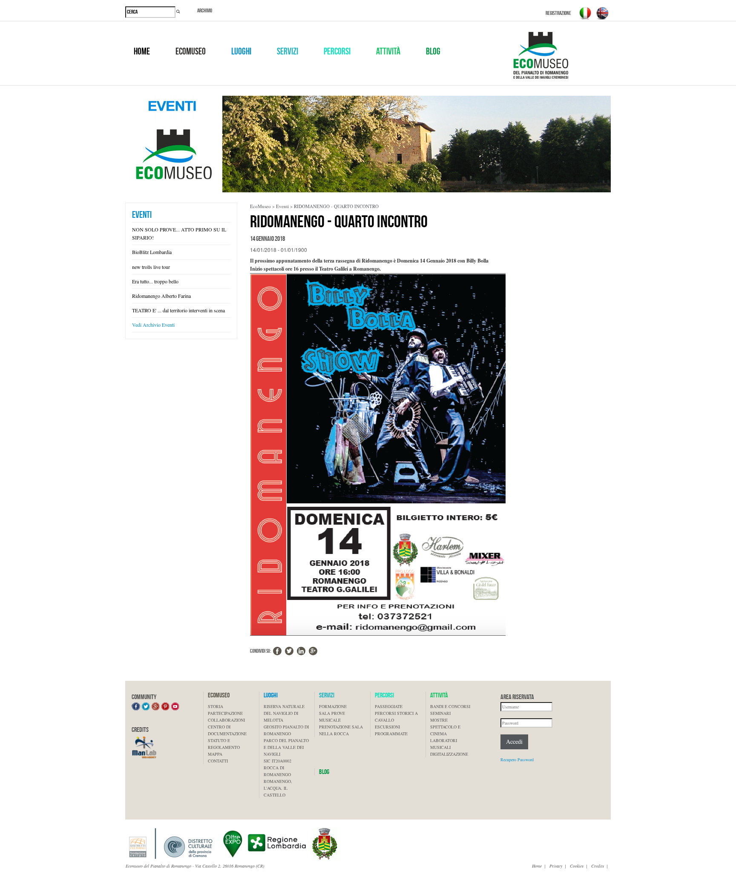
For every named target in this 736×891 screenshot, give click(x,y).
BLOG (433, 51)
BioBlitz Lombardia (152, 251)
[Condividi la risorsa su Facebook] (277, 651)
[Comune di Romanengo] (324, 843)
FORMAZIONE (333, 706)
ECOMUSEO (190, 51)
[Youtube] (175, 706)
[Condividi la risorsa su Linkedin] (301, 651)
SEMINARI (440, 713)
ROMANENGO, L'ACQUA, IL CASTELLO (278, 788)
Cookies (577, 866)
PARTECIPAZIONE (225, 713)
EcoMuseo (260, 206)
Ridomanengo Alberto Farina (161, 295)
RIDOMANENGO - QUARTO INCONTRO (336, 206)
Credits (597, 866)
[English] (602, 13)
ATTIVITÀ (388, 51)
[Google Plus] (155, 706)
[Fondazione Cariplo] (170, 843)
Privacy (555, 866)
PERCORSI (337, 51)
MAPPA (215, 754)
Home (537, 866)
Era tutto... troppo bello (155, 281)
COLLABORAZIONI (226, 720)
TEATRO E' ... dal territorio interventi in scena (178, 310)
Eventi (142, 214)
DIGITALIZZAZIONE (449, 754)
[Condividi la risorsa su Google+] (313, 651)
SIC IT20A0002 (277, 761)
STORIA (215, 706)
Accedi (514, 741)
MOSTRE (439, 720)
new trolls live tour (151, 266)
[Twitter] (145, 706)
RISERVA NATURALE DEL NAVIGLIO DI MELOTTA (284, 713)
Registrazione (558, 13)
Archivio (204, 10)
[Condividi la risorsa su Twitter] (289, 651)
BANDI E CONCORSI (450, 706)
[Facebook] (136, 706)
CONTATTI (218, 761)
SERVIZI (287, 51)
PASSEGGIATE (388, 706)
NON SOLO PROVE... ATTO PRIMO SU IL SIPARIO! (179, 233)
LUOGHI (241, 51)
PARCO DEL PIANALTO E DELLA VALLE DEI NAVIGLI (286, 747)
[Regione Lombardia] (264, 843)
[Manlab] (144, 747)
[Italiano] (585, 13)
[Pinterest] (165, 706)
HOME (142, 51)
